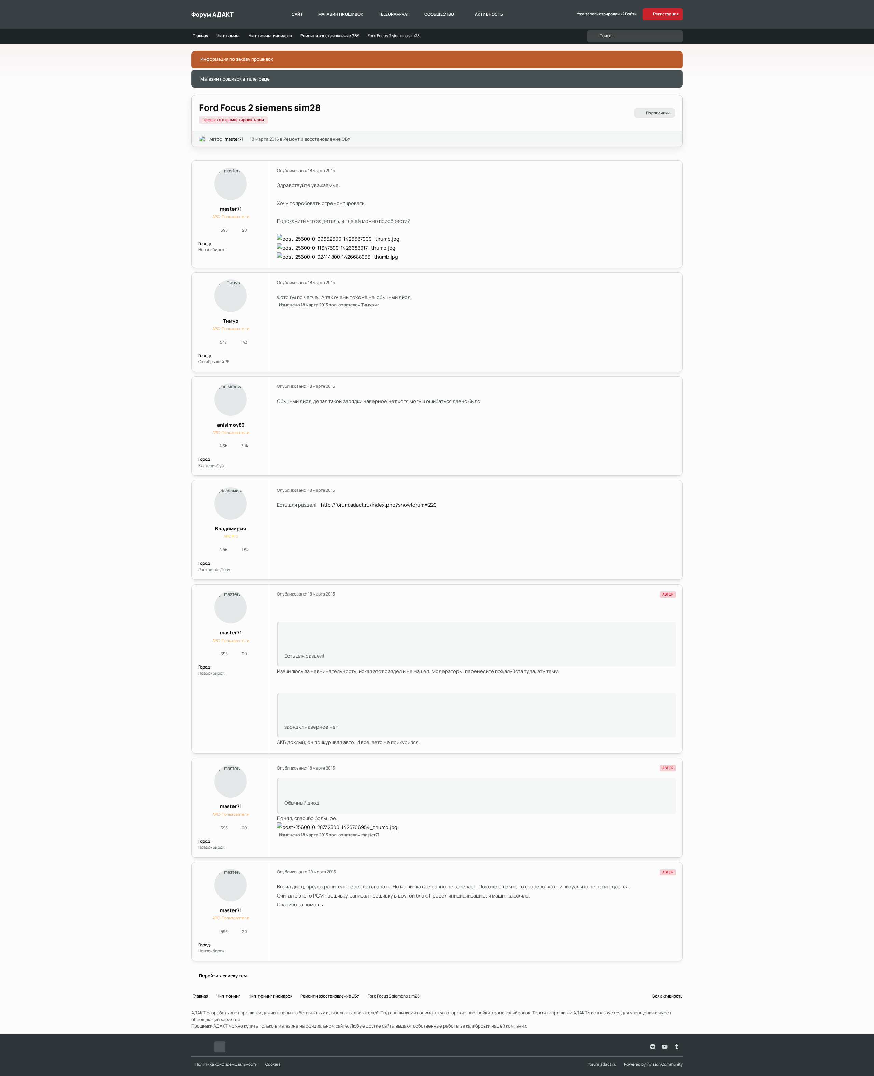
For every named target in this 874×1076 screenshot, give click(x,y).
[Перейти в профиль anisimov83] (230, 399)
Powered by (653, 1064)
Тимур (230, 321)
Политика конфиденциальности (226, 1064)
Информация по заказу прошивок (236, 59)
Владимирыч (230, 528)
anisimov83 (230, 424)
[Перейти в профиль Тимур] (230, 295)
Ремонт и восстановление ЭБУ (316, 139)
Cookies (272, 1064)
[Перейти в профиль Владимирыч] (230, 503)
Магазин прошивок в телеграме (235, 79)
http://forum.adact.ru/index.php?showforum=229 (379, 504)
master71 (234, 139)
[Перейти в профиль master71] (202, 139)
